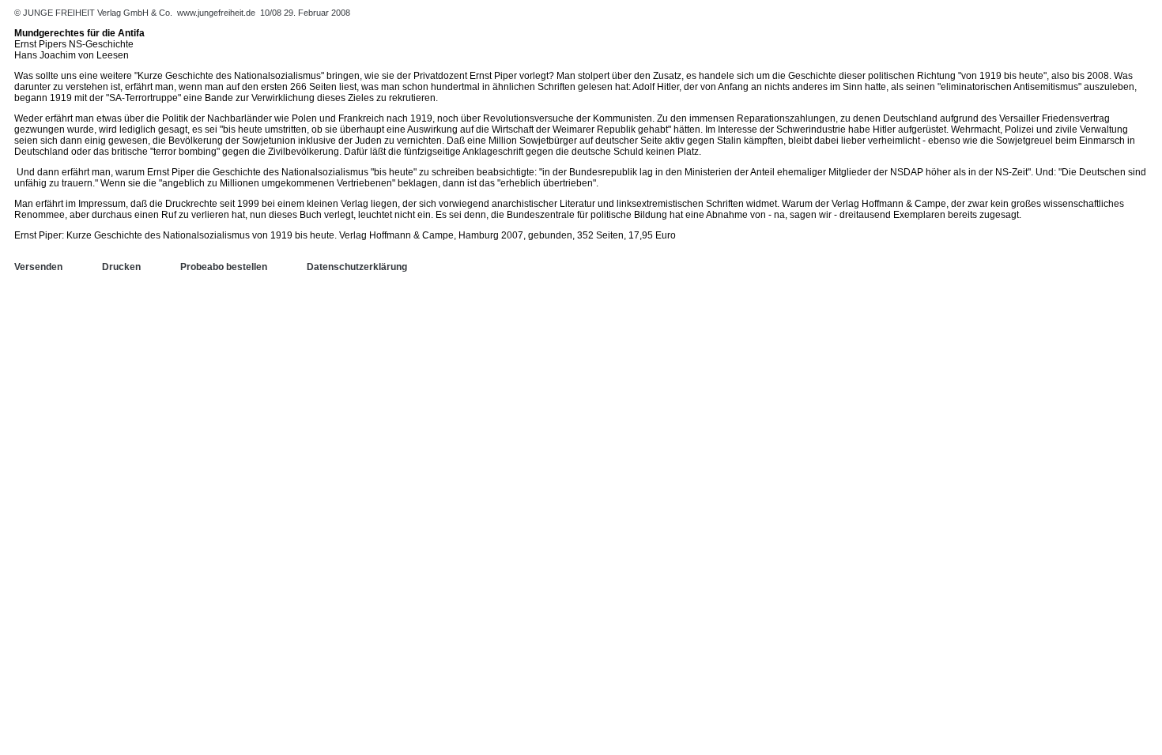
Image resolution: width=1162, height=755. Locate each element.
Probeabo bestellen (223, 266)
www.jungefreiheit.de (216, 12)
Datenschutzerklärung (357, 266)
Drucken (121, 266)
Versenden (38, 266)
